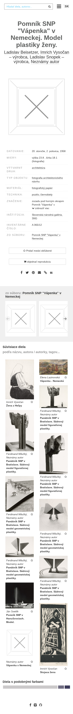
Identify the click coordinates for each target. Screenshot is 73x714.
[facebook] (31, 705)
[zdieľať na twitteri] (27, 272)
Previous (8, 318)
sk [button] (67, 6)
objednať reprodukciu (38, 261)
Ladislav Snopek (45, 57)
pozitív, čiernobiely (42, 194)
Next (65, 318)
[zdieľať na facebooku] (21, 272)
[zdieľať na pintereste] (33, 272)
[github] (41, 705)
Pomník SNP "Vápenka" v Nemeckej (33, 294)
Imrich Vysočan (54, 52)
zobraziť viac (41, 208)
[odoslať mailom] (39, 272)
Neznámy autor (45, 61)
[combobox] (28, 7)
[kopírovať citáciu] (51, 273)
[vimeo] (36, 705)
